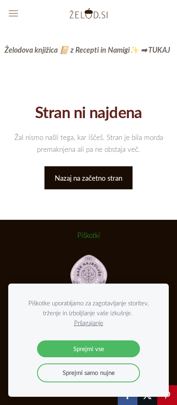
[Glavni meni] (13, 13)
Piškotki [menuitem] (88, 235)
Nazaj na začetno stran (88, 178)
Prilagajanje (88, 323)
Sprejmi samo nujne (89, 372)
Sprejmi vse (88, 348)
